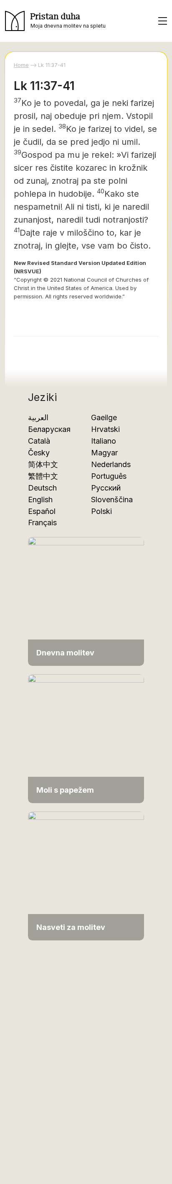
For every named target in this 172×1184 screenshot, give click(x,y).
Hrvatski (105, 429)
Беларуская (49, 429)
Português (108, 476)
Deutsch (42, 487)
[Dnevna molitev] (86, 600)
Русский (106, 487)
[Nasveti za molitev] (86, 875)
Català (39, 441)
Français (42, 522)
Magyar (104, 452)
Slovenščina (112, 499)
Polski (101, 511)
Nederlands (111, 464)
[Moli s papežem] (86, 738)
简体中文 (43, 464)
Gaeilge (104, 417)
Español (42, 511)
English (40, 499)
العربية (38, 417)
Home (21, 65)
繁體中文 (43, 476)
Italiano (103, 441)
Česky (39, 452)
